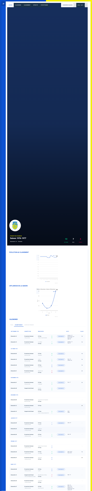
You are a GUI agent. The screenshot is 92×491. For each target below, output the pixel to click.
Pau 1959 (4, 484)
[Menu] (3, 3)
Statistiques (44, 5)
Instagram (3, 461)
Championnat (19, 324)
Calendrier (18, 5)
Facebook (3, 470)
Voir (61, 405)
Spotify (3, 474)
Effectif (35, 5)
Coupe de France (29, 324)
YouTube (3, 479)
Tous (11, 324)
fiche (61, 336)
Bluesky (3, 466)
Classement (27, 5)
